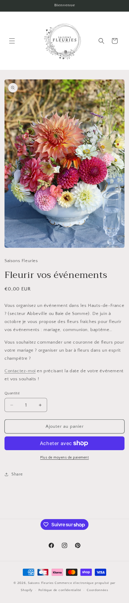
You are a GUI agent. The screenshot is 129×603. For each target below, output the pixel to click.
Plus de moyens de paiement (64, 457)
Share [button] (17, 474)
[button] (12, 40)
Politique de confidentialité (59, 590)
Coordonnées (97, 590)
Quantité (12, 393)
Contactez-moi (20, 370)
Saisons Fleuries (41, 583)
